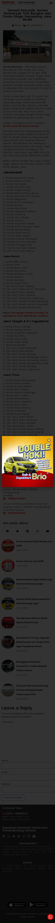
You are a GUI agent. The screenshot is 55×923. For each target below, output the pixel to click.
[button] (49, 440)
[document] (27, 461)
